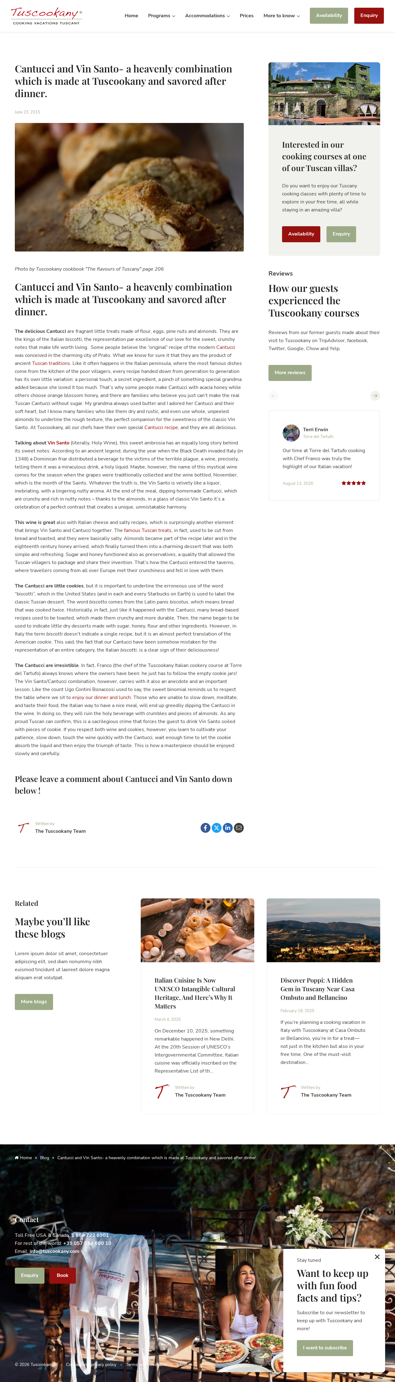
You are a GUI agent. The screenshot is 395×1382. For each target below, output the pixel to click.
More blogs (34, 1001)
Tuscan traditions (51, 363)
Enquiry (369, 15)
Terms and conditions (146, 1365)
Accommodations (205, 15)
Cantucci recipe (161, 427)
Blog (44, 1158)
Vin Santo (58, 443)
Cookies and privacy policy (91, 1365)
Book (63, 1275)
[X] (217, 828)
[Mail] (239, 828)
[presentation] (273, 396)
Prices (247, 15)
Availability (329, 15)
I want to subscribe (325, 1347)
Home (131, 15)
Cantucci (225, 347)
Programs (160, 15)
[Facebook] (205, 828)
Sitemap (184, 1365)
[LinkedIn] (228, 828)
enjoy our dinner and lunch (101, 697)
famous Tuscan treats (148, 530)
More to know (280, 15)
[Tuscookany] (46, 15)
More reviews (290, 372)
